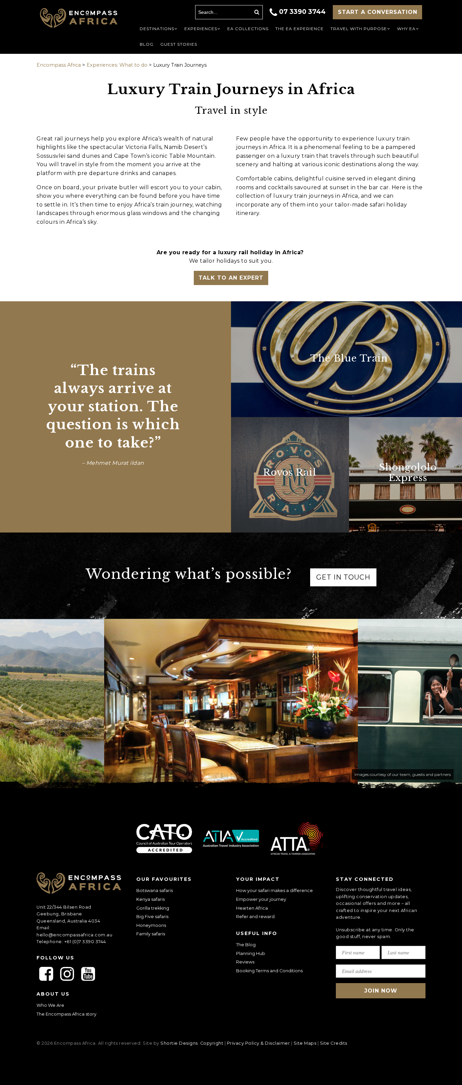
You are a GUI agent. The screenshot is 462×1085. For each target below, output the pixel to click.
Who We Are (50, 1005)
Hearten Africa (252, 908)
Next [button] (441, 703)
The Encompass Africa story (66, 1014)
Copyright (212, 1043)
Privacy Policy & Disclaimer (258, 1043)
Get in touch (343, 577)
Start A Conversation (377, 12)
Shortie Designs (179, 1043)
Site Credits (333, 1043)
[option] (231, 703)
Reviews (245, 961)
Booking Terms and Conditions (269, 970)
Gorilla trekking (152, 908)
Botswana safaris (154, 890)
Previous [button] (20, 703)
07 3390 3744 (302, 11)
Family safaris (150, 933)
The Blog (246, 944)
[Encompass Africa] (79, 18)
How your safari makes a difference (274, 890)
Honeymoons (151, 925)
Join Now (380, 991)
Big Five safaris (152, 916)
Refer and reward (255, 916)
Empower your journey (261, 899)
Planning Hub (250, 953)
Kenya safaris (150, 899)
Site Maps (305, 1043)
